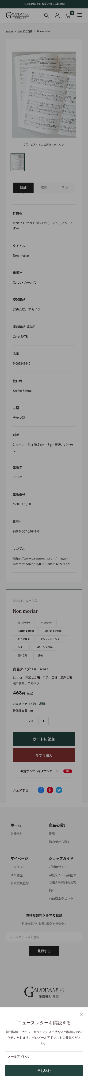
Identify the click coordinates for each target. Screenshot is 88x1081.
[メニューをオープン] (79, 15)
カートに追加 (44, 739)
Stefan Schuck (53, 630)
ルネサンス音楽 (44, 647)
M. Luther (46, 622)
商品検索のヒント (61, 898)
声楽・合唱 (50, 677)
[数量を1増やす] (43, 721)
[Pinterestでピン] (50, 790)
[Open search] (46, 15)
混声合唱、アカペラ (26, 683)
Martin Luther (26, 630)
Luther (18, 677)
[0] (68, 15)
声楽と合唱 (32, 677)
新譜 (52, 833)
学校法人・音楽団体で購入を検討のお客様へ (62, 882)
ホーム (9, 31)
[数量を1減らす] (18, 721)
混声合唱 (22, 655)
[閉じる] (81, 1014)
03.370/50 (24, 622)
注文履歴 (17, 875)
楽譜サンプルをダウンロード (44, 771)
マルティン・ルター (51, 639)
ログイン (17, 866)
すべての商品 (25, 31)
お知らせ (17, 833)
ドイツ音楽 (24, 639)
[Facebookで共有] (41, 790)
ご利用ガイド (58, 866)
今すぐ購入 (44, 755)
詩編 (40, 655)
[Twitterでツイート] (59, 790)
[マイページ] (57, 15)
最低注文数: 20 (23, 711)
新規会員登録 (20, 883)
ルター (21, 647)
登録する (44, 951)
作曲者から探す (59, 841)
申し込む (44, 1071)
